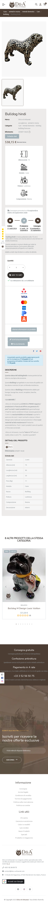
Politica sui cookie (23, 805)
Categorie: (8, 126)
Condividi (33, 351)
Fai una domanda (19, 344)
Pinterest (40, 351)
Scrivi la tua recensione (19, 339)
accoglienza (22, 123)
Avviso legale (23, 792)
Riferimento (9, 132)
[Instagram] (24, 889)
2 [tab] (18, 624)
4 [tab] (23, 624)
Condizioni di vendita (23, 795)
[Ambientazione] (40, 4)
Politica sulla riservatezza (23, 802)
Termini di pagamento (23, 799)
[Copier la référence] (29, 132)
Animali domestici (29, 126)
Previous (5, 587)
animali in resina (33, 123)
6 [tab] (27, 624)
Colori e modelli (24, 824)
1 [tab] (16, 624)
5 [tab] (25, 624)
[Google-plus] (30, 889)
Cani (19, 126)
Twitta (37, 351)
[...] (8, 864)
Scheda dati (12, 136)
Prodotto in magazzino (24, 838)
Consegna (23, 789)
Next (43, 587)
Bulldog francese (24, 128)
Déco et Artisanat (24, 119)
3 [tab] (21, 624)
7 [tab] (29, 624)
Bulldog (38, 126)
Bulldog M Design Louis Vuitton (24, 608)
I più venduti (24, 828)
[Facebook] (18, 889)
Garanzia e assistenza (24, 821)
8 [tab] (32, 624)
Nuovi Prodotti (24, 831)
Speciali (24, 834)
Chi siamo (24, 818)
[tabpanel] (24, 585)
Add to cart (17, 275)
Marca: (7, 119)
